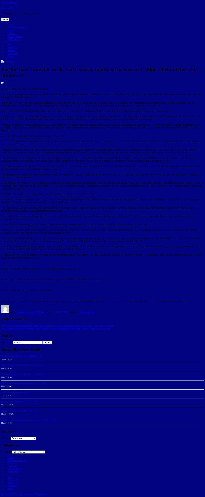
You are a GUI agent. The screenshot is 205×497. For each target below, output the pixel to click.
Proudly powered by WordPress (31, 494)
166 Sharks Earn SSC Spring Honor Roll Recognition (21, 356)
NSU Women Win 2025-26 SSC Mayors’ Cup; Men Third (23, 374)
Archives (5, 438)
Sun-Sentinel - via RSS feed (31, 312)
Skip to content (8, 2)
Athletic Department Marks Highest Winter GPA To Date (23, 365)
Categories (6, 451)
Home (11, 24)
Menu (5, 19)
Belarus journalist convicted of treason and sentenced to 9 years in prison (28, 420)
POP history (14, 39)
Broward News (87, 312)
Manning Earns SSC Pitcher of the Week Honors (19, 411)
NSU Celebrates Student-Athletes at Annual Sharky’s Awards (24, 383)
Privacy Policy (15, 36)
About (11, 30)
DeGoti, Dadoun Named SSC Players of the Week (20, 402)
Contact (12, 33)
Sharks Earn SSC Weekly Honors (14, 393)
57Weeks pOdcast (17, 27)
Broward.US (7, 8)
